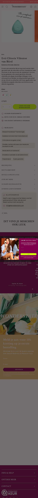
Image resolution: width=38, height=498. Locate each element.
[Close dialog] (37, 239)
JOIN (28, 254)
